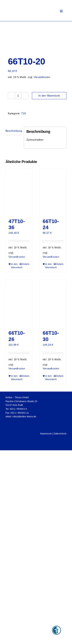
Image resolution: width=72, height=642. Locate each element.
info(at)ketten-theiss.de (24, 416)
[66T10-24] (53, 191)
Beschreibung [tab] (13, 130)
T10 (23, 113)
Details (25, 264)
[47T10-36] (19, 191)
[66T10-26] (19, 303)
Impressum (46, 433)
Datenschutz (60, 433)
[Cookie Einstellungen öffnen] (7, 637)
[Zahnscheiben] (36, 36)
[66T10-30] (53, 303)
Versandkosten (42, 77)
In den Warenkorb (49, 95)
